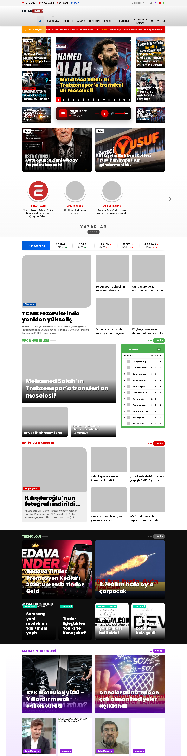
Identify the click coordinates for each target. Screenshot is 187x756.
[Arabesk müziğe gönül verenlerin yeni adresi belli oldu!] (112, 639)
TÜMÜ (93, 232)
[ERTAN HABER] (32, 11)
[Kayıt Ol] (152, 21)
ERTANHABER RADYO (140, 21)
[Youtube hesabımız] (160, 2)
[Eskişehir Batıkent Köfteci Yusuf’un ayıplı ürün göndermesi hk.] (130, 171)
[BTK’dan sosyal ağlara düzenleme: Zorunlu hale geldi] (148, 639)
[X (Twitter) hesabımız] (151, 2)
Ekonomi (94, 21)
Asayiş (81, 21)
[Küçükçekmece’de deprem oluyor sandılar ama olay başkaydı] (148, 311)
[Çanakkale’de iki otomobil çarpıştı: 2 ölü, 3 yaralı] (148, 268)
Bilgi (27, 130)
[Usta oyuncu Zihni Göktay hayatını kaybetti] (57, 171)
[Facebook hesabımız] (147, 2)
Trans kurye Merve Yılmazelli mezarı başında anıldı (92, 30)
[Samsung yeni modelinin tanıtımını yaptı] (39, 606)
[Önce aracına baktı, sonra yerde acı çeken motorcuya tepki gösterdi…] (112, 311)
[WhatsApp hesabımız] (164, 2)
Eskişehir (68, 21)
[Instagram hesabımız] (155, 2)
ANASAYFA (53, 21)
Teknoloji (122, 21)
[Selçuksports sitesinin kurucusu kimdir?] (112, 268)
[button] (41, 21)
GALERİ (31, 3)
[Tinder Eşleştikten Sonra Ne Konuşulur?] (75, 639)
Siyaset (108, 21)
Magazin (35, 751)
